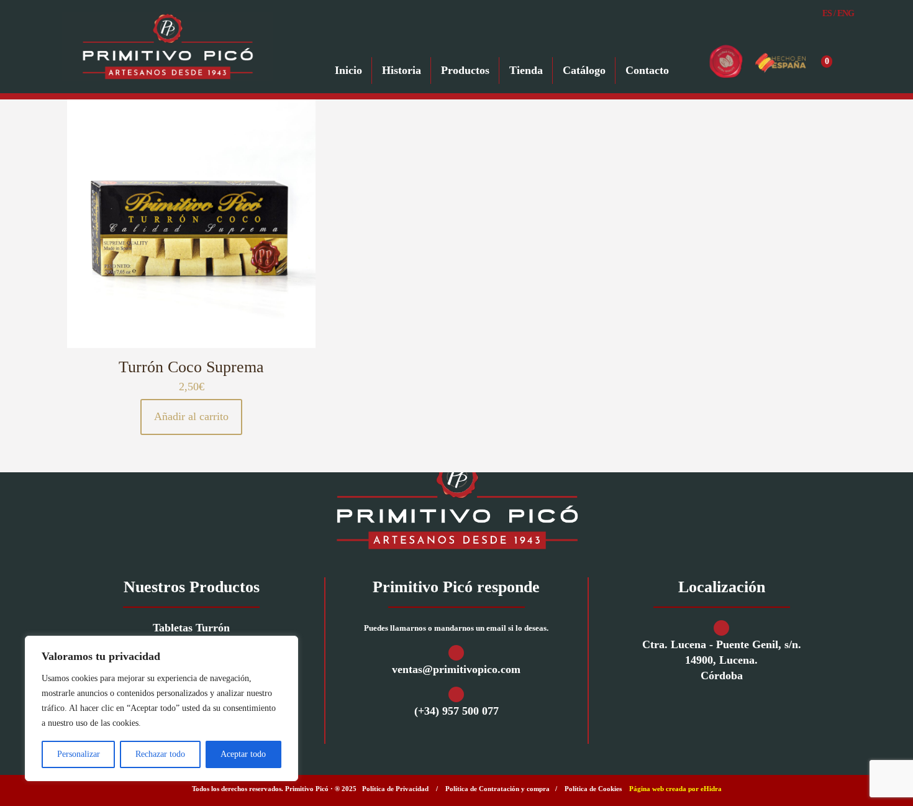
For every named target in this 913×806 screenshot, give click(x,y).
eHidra (711, 788)
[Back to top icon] (853, 780)
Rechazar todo (160, 754)
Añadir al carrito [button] (191, 416)
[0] (841, 61)
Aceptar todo (243, 754)
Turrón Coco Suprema (191, 367)
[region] (161, 708)
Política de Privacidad (395, 788)
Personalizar (78, 754)
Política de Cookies (593, 788)
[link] (456, 503)
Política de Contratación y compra (497, 788)
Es (827, 13)
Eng (845, 13)
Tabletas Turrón (191, 627)
